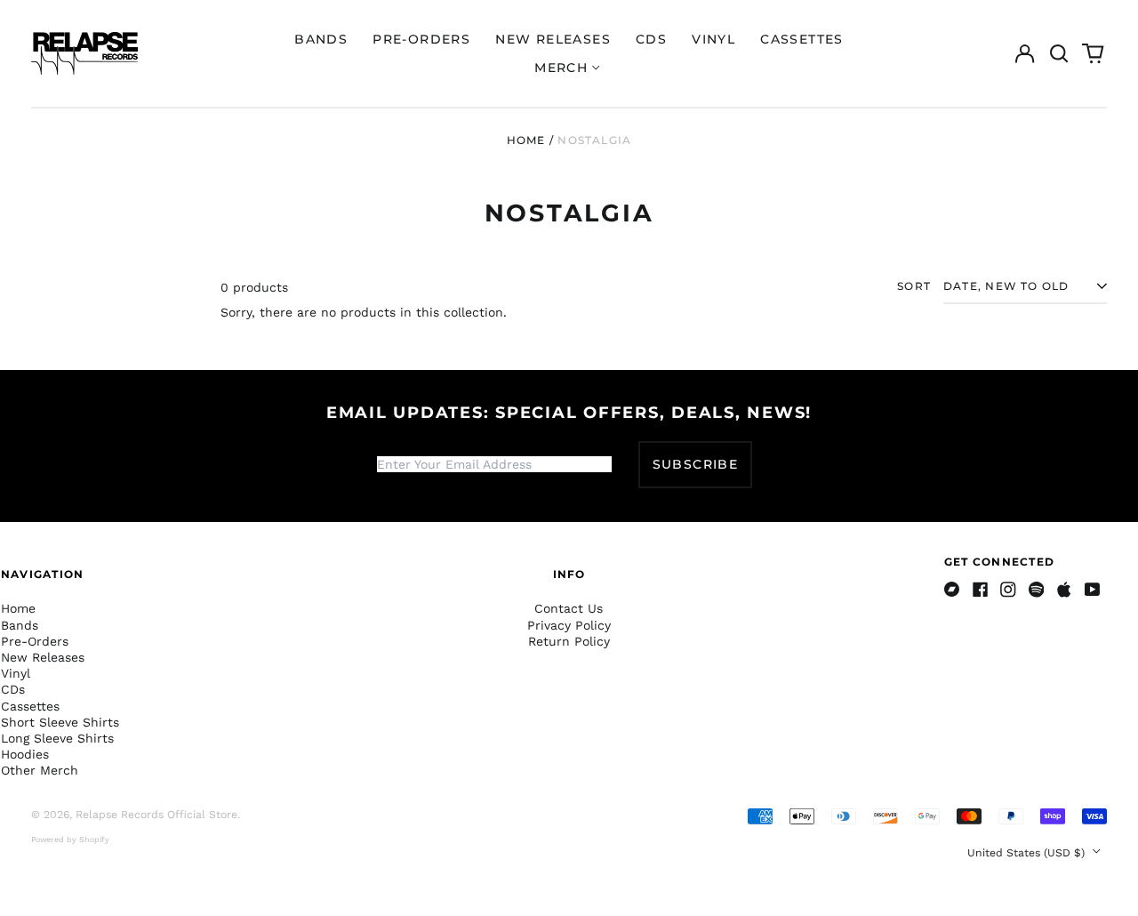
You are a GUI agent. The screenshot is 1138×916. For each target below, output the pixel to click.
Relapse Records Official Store (156, 814)
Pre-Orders (421, 39)
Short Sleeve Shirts (60, 722)
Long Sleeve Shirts (57, 738)
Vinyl (713, 39)
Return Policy (569, 641)
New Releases (553, 39)
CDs (651, 39)
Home (526, 140)
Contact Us (568, 608)
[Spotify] (1037, 590)
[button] (1059, 53)
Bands (321, 39)
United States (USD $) (1027, 853)
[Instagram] (1008, 590)
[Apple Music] (1064, 590)
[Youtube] (1093, 590)
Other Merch (39, 770)
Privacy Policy (569, 625)
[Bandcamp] (952, 590)
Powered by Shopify (70, 839)
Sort (914, 286)
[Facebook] (981, 590)
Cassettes (802, 39)
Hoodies (25, 754)
